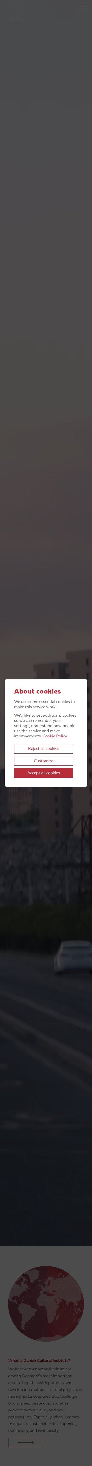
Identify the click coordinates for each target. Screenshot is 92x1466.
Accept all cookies (43, 773)
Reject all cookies (43, 749)
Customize (43, 761)
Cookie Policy (55, 736)
